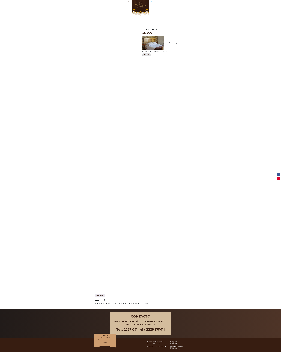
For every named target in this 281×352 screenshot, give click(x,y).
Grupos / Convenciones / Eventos (160, 6)
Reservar (147, 54)
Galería (174, 5)
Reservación (182, 5)
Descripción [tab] (99, 295)
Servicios (126, 6)
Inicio (100, 6)
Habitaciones (117, 6)
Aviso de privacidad (161, 346)
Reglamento (150, 346)
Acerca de (107, 6)
